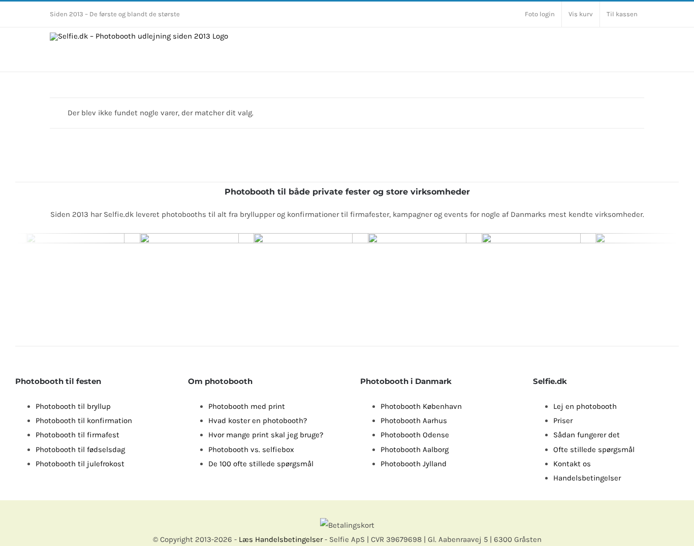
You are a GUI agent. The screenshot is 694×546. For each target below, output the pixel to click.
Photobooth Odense (415, 434)
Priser (563, 420)
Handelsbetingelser (587, 478)
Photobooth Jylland (414, 463)
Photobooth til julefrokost (80, 463)
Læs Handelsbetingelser (281, 539)
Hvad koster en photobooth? (257, 420)
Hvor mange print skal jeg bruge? (265, 434)
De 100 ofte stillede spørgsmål (260, 463)
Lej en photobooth (585, 406)
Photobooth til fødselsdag (80, 449)
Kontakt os (572, 463)
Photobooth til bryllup (73, 406)
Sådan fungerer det (586, 434)
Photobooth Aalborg (415, 449)
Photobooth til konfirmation (84, 420)
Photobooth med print (246, 406)
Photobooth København (421, 406)
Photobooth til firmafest (77, 434)
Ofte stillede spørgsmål (594, 449)
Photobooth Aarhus (414, 420)
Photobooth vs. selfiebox (251, 449)
